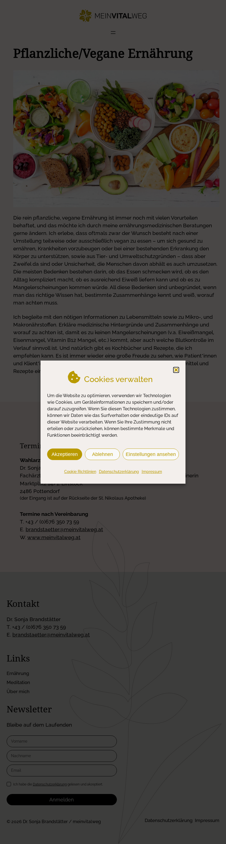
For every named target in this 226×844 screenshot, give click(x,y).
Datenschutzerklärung (119, 471)
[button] (176, 369)
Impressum (152, 471)
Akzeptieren (65, 454)
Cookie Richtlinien (80, 471)
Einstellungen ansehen (151, 454)
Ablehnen (102, 454)
